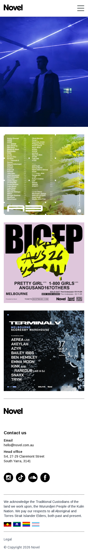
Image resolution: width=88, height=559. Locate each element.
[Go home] (13, 411)
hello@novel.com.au (19, 445)
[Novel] (13, 7)
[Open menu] (80, 8)
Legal (8, 539)
